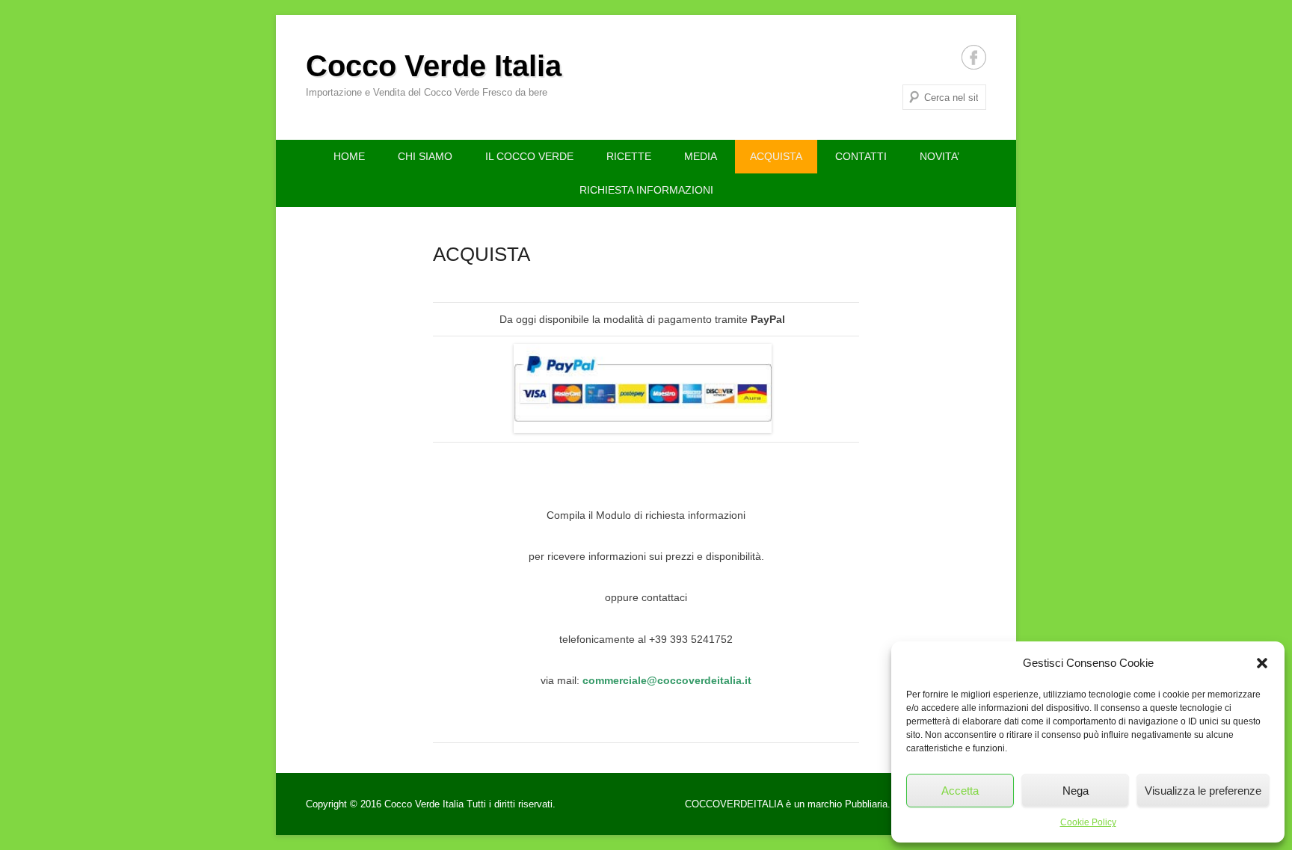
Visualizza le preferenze (1203, 790)
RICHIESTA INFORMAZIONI (646, 190)
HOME (349, 156)
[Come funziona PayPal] (642, 388)
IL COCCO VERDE (529, 156)
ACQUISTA (776, 156)
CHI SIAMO (425, 156)
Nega (1075, 790)
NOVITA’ (939, 156)
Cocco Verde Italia (434, 65)
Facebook (974, 57)
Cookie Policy (1088, 822)
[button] (1262, 663)
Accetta (960, 790)
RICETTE (628, 156)
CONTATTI (861, 156)
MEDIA (700, 156)
